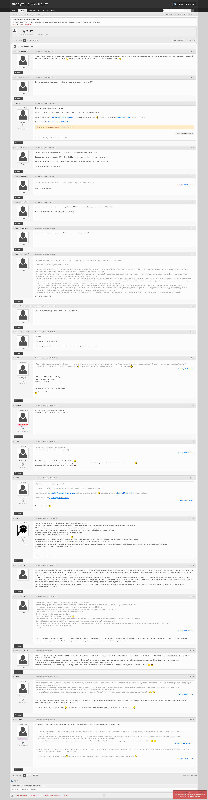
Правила (169, 14)
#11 (191, 358)
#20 (191, 719)
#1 (192, 51)
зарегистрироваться (26, 24)
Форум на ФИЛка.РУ (30, 4)
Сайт (13, 10)
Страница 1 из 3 (17, 40)
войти (14, 24)
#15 (191, 518)
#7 (192, 228)
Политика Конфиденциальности (50, 795)
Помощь (65, 795)
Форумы (22, 10)
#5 (192, 176)
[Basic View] (18, 46)
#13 (191, 441)
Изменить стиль (22, 795)
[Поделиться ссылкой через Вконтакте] (12, 780)
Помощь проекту (49, 10)
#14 (191, 477)
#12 (191, 405)
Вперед (35, 40)
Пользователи (34, 10)
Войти (181, 4)
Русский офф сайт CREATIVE (58, 122)
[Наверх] (104, 795)
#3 (192, 103)
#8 (192, 254)
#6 (192, 202)
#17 (191, 596)
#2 (192, 77)
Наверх (19, 72)
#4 (192, 147)
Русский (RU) (34, 795)
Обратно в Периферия (190, 775)
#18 (191, 650)
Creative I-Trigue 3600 (122, 117)
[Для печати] (15, 780)
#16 (191, 565)
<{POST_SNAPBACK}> (185, 184)
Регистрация (190, 4)
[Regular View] (15, 46)
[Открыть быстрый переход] (196, 14)
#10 (191, 332)
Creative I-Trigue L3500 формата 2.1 (62, 117)
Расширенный (196, 10)
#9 (192, 306)
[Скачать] (18, 780)
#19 (191, 676)
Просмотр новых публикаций (183, 14)
